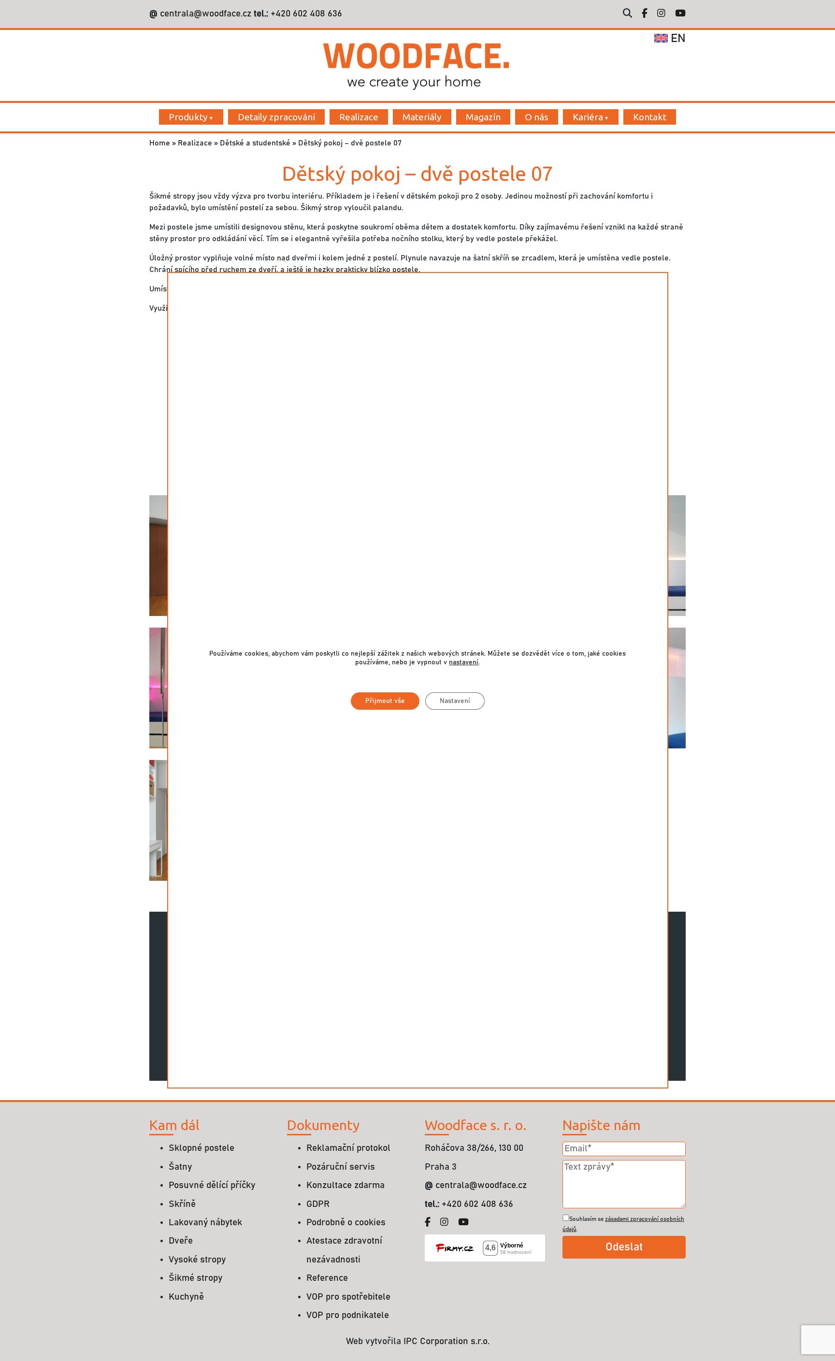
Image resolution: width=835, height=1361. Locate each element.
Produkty (188, 117)
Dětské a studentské (255, 143)
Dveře (181, 1241)
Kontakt (649, 117)
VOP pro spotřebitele (348, 1297)
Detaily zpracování (276, 117)
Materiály (422, 117)
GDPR (318, 1204)
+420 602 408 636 (305, 13)
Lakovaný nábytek (205, 1222)
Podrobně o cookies (346, 1222)
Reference (327, 1278)
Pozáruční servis (340, 1167)
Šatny (180, 1167)
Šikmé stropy (195, 1278)
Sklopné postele (201, 1148)
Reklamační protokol (348, 1148)
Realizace (358, 117)
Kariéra (588, 117)
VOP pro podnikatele (347, 1315)
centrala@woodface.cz (205, 13)
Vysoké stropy (197, 1259)
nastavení (463, 662)
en (677, 38)
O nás (536, 117)
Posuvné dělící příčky (212, 1185)
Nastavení (454, 701)
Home (159, 143)
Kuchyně (186, 1297)
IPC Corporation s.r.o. (446, 1341)
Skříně (182, 1204)
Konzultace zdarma (345, 1185)
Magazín (483, 117)
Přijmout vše (384, 701)
